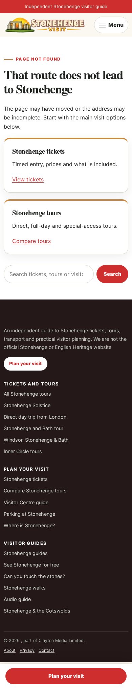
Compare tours (31, 241)
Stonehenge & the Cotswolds (37, 611)
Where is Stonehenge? (29, 525)
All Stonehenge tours (27, 394)
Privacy (27, 650)
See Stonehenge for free (31, 565)
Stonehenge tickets (26, 479)
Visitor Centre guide (26, 502)
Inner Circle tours (23, 451)
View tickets (28, 179)
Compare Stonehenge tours (35, 490)
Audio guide (17, 599)
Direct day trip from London (35, 417)
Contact (46, 650)
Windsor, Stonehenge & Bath (36, 440)
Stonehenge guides (26, 553)
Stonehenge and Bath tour (33, 428)
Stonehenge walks (25, 588)
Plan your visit (25, 363)
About (10, 650)
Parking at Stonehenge (29, 514)
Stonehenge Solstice (27, 405)
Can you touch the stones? (34, 576)
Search (113, 274)
